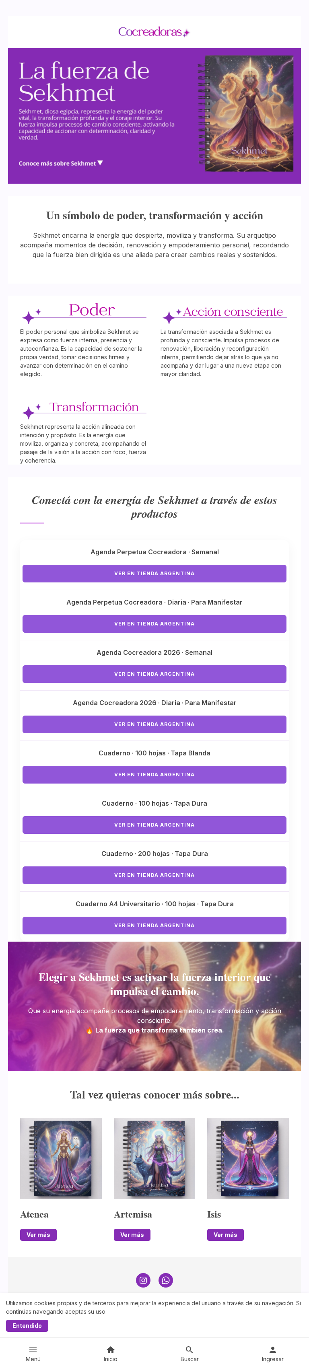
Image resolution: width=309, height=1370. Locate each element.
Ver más (38, 1234)
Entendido (27, 1325)
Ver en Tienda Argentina (154, 573)
